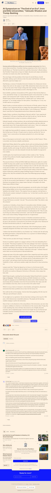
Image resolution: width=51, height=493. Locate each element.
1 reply (8, 377)
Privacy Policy (34, 465)
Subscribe (40, 2)
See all (5, 465)
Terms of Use (31, 463)
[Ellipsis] (48, 350)
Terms (30, 484)
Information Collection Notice (25, 465)
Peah (4, 278)
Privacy (27, 484)
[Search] (33, 3)
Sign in (47, 2)
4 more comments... (7, 425)
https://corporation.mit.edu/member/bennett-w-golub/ (29, 414)
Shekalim (10, 278)
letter (23, 242)
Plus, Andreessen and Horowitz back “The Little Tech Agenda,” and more (18, 438)
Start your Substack (22, 487)
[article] (25, 438)
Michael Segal (9, 381)
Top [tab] (4, 431)
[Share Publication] (35, 3)
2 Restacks (17, 325)
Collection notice (36, 484)
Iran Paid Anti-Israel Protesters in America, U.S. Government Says (16, 436)
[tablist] (8, 339)
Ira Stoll (7, 19)
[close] (37, 443)
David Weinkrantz (9, 350)
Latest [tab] (7, 431)
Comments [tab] (6, 338)
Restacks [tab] (11, 338)
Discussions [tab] (12, 431)
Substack (19, 490)
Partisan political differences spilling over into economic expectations (21, 66)
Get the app (31, 487)
